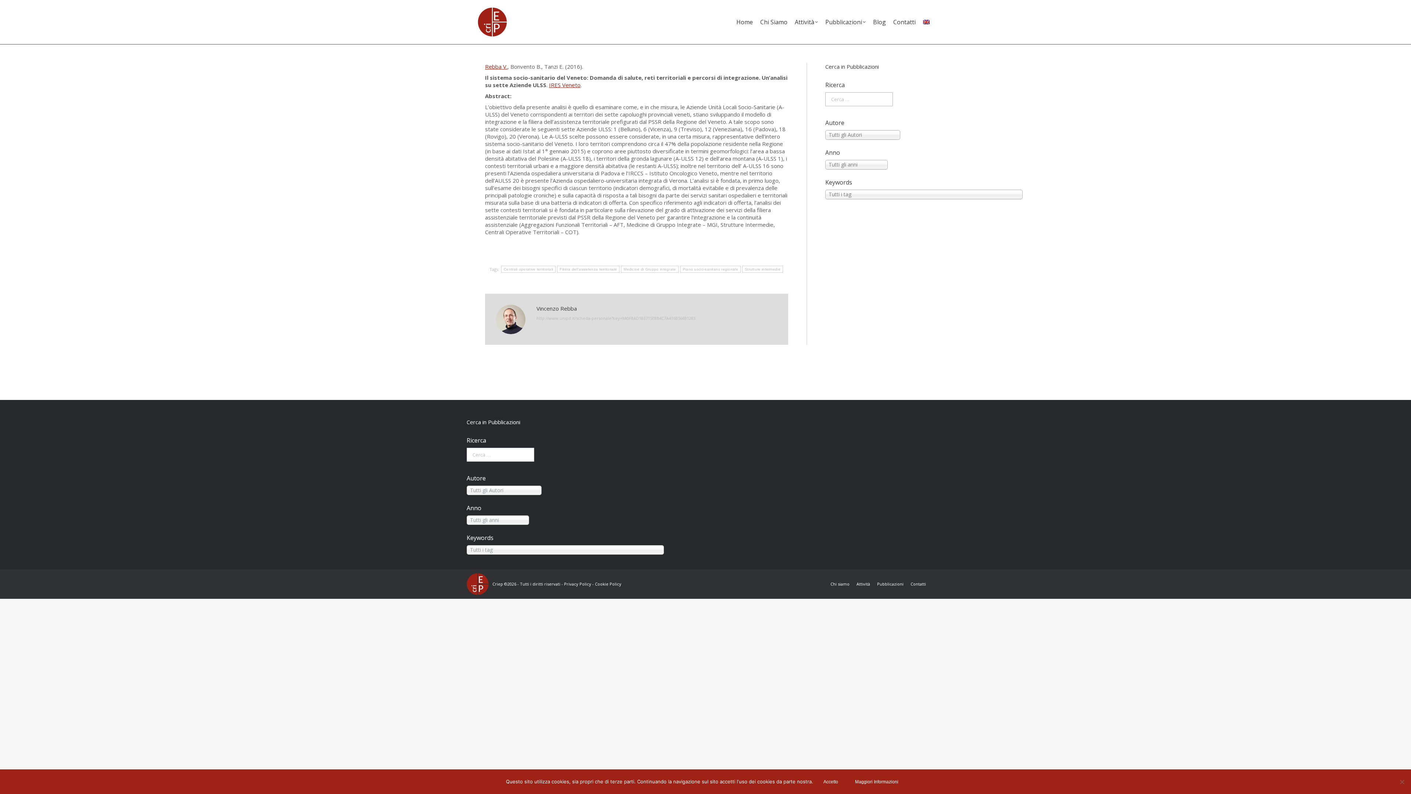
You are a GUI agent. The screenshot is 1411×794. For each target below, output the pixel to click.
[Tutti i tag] (875, 194)
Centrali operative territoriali (528, 269)
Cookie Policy (608, 584)
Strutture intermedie (762, 269)
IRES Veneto (565, 85)
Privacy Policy (577, 584)
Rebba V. (496, 66)
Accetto (830, 781)
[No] (1401, 782)
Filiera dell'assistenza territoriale (588, 269)
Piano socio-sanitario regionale (710, 269)
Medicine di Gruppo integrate (650, 269)
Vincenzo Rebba (556, 308)
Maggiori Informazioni (876, 781)
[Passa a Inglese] (926, 22)
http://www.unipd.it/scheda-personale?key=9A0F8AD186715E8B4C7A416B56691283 (616, 318)
